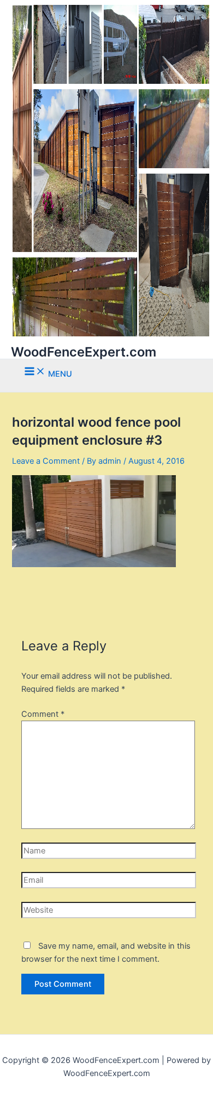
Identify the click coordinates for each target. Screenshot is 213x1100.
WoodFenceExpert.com (83, 352)
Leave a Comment (46, 461)
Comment (42, 714)
